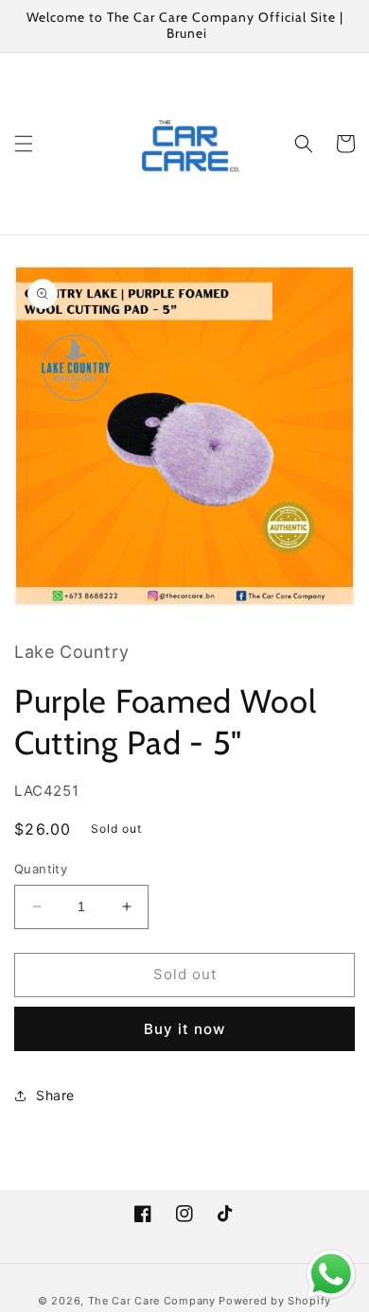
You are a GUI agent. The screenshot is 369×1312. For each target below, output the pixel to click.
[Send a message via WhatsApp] (331, 1274)
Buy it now (184, 1029)
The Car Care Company (152, 1300)
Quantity (40, 868)
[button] (23, 143)
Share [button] (55, 1095)
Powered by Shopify (275, 1300)
